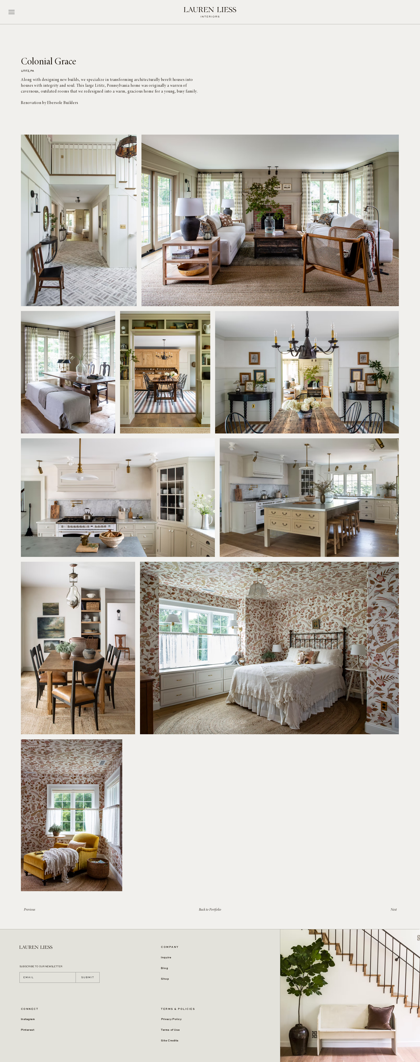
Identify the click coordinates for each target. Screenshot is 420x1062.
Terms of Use (170, 1030)
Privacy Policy (171, 1019)
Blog (164, 968)
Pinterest (28, 1030)
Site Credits (170, 1040)
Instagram (28, 1019)
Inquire (166, 957)
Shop (165, 979)
